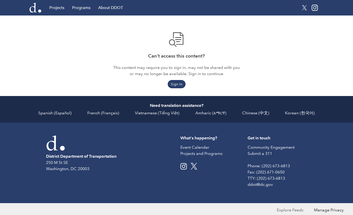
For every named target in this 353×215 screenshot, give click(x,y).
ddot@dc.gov (260, 184)
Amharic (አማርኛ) (210, 112)
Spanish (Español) (55, 112)
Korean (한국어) (300, 112)
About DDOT (110, 7)
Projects (56, 7)
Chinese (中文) (255, 112)
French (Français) (103, 112)
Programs (81, 7)
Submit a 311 (260, 153)
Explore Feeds (290, 210)
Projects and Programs (201, 153)
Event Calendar (194, 147)
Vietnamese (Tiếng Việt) (157, 112)
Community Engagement (271, 147)
